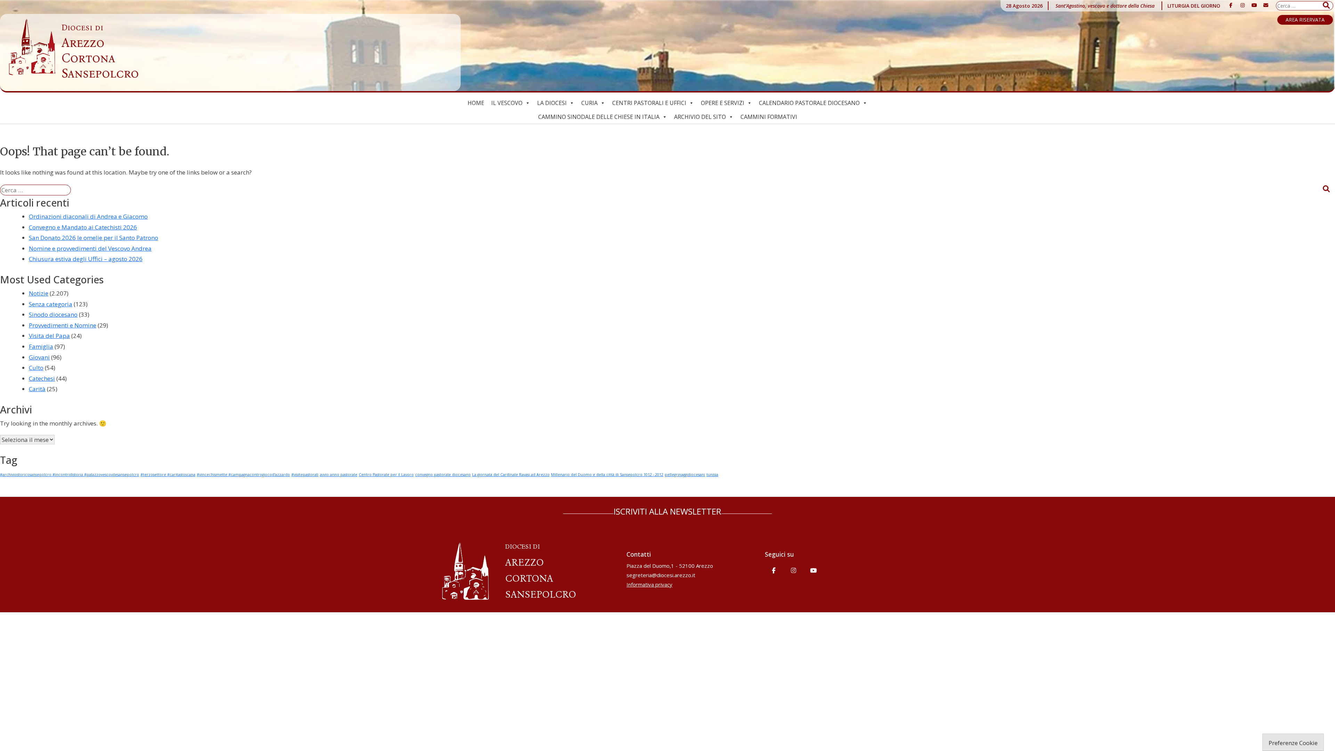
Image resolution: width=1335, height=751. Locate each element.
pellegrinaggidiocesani (685, 474)
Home (476, 103)
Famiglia (41, 346)
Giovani (39, 357)
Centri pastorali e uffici (649, 103)
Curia (589, 103)
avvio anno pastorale (338, 474)
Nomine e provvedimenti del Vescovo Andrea (90, 248)
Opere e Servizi (722, 103)
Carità (37, 389)
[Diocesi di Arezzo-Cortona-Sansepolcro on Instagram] (1242, 5)
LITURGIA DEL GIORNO (1193, 5)
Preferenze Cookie (1293, 743)
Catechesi (42, 378)
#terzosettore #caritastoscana (167, 474)
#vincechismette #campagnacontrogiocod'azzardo (243, 474)
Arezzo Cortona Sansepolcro (100, 52)
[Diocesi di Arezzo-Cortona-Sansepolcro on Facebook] (1231, 5)
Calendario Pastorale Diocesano (809, 103)
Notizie (38, 293)
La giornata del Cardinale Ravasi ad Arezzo (511, 474)
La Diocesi (552, 103)
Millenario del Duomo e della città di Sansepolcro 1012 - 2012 (607, 474)
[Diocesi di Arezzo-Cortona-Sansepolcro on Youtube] (1254, 5)
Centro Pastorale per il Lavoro (386, 474)
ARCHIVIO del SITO (700, 117)
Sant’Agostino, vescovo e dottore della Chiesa (1105, 5)
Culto (36, 368)
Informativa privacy (649, 584)
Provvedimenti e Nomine (62, 325)
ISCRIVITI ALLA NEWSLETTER (667, 511)
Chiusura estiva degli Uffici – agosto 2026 (86, 259)
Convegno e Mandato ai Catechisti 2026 (83, 227)
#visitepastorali (304, 474)
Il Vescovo (507, 103)
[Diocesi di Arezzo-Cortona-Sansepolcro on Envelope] (1266, 5)
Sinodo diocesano (53, 314)
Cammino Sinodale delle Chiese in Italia (599, 117)
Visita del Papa (49, 336)
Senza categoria (50, 304)
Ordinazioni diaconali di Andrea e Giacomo (88, 216)
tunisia (712, 474)
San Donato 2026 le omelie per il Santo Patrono (93, 238)
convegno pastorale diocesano (443, 474)
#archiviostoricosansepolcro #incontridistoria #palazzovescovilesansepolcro (69, 474)
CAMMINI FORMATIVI (769, 117)
